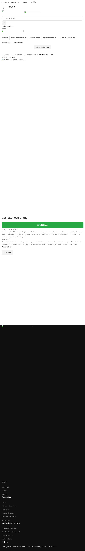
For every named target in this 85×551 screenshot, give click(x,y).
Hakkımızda (5, 487)
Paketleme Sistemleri (9, 516)
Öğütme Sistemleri (8, 513)
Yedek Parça (6, 520)
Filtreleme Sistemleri (9, 506)
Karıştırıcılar (6, 509)
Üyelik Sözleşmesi (8, 535)
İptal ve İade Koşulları (9, 528)
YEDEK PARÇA (18, 55)
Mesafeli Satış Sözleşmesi (11, 532)
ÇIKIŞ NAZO (31, 55)
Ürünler (4, 490)
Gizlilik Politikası (7, 539)
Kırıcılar (4, 502)
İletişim (4, 494)
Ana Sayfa (6, 55)
